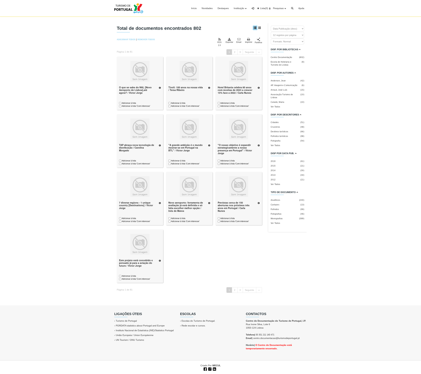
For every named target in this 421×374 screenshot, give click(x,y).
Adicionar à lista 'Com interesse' (135, 106)
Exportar (229, 42)
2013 (287, 175)
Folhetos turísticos (287, 136)
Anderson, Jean (287, 81)
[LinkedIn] (214, 368)
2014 (287, 170)
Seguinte (249, 52)
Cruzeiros (287, 127)
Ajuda (301, 8)
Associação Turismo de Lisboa (287, 96)
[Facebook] (205, 368)
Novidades (207, 8)
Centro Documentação (287, 57)
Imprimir (248, 42)
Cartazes (287, 205)
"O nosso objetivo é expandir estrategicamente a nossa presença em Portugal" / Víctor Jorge (235, 149)
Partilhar (258, 42)
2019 (287, 161)
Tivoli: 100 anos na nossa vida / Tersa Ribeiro (185, 89)
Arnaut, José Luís (287, 90)
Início (194, 8)
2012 (287, 180)
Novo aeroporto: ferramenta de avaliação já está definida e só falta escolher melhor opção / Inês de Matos (185, 206)
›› (259, 52)
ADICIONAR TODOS (126, 39)
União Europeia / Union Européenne (134, 335)
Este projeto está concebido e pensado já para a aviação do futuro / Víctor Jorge (136, 263)
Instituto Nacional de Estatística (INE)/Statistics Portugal (145, 330)
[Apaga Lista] (269, 8)
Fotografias (287, 214)
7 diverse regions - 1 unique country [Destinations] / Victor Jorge (136, 205)
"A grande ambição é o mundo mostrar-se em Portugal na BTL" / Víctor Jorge (185, 147)
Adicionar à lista (128, 103)
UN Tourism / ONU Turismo (130, 340)
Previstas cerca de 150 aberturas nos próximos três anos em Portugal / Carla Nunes (233, 206)
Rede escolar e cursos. (194, 325)
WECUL (216, 365)
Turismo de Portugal (126, 320)
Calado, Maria (287, 102)
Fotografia (287, 141)
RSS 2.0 (219, 43)
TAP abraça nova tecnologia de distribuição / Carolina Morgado (136, 147)
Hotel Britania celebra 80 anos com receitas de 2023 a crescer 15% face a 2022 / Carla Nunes (235, 90)
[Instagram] (209, 368)
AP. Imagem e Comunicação (287, 85)
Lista (264, 8)
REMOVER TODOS (146, 39)
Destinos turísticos (287, 131)
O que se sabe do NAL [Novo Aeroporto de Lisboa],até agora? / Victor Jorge (135, 90)
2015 (287, 166)
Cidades (287, 122)
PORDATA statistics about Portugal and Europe (140, 325)
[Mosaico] (259, 28)
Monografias (287, 218)
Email (238, 42)
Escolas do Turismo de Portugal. (198, 320)
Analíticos (287, 200)
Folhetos (287, 209)
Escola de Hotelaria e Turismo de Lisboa (287, 63)
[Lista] (255, 28)
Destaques (223, 8)
